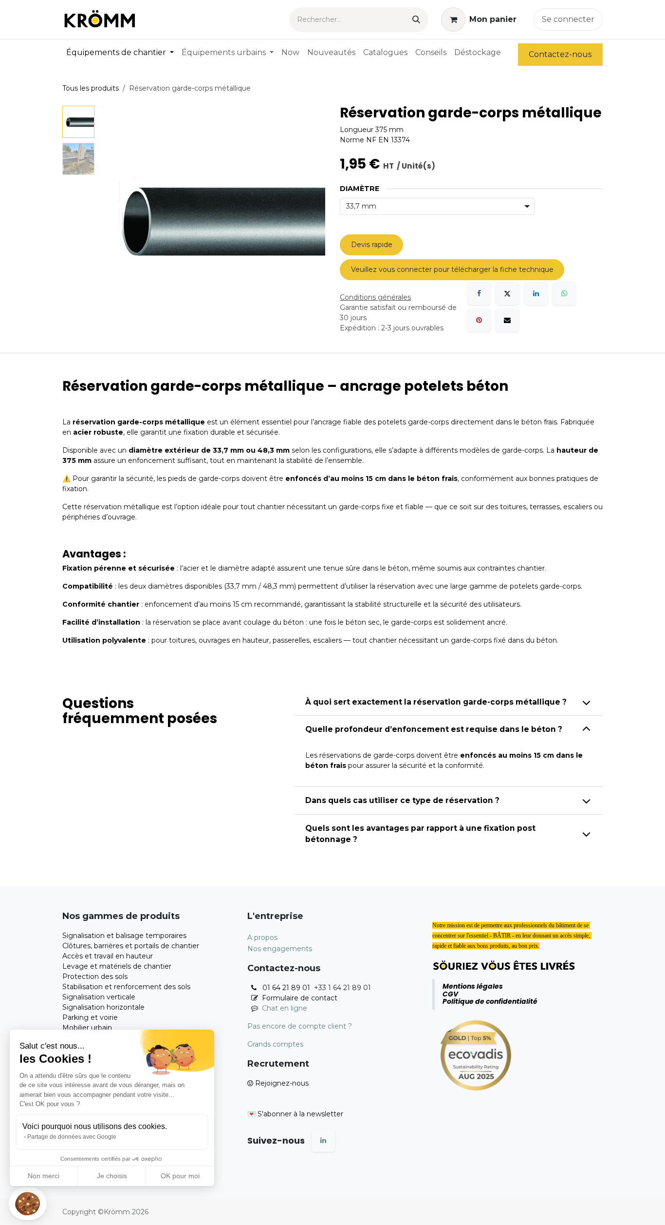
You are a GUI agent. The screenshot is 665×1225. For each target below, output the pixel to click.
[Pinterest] (479, 320)
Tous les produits (90, 88)
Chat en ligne (284, 1008)
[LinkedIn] (536, 293)
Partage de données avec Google (71, 1136)
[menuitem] (120, 52)
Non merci (43, 1176)
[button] (28, 1203)
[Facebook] (479, 293)
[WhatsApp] (564, 293)
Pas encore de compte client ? (299, 1026)
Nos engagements (279, 948)
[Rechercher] (416, 19)
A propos (262, 937)
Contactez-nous (560, 54)
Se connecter (568, 19)
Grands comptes (275, 1044)
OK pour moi (180, 1176)
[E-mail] (507, 320)
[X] (507, 293)
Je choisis (112, 1176)
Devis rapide (371, 244)
